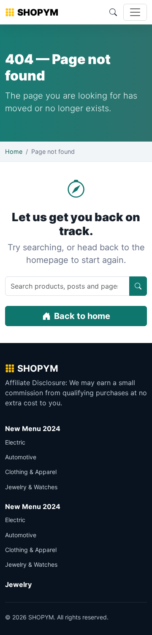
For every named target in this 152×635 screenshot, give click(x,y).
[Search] (113, 12)
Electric (15, 442)
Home (13, 151)
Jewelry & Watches (31, 486)
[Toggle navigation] (135, 12)
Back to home (82, 316)
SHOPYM (37, 12)
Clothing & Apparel (31, 471)
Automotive (20, 457)
